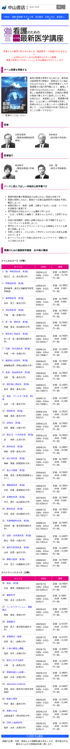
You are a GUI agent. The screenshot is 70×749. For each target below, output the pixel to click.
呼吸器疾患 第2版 (15, 283)
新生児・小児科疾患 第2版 (20, 434)
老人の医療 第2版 (16, 470)
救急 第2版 (12, 583)
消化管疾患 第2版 (15, 310)
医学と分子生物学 (15, 660)
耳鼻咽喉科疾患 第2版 (18, 520)
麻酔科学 (11, 595)
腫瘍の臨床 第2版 (16, 559)
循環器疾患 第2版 (15, 298)
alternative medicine (16, 684)
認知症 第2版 (14, 423)
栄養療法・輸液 (14, 636)
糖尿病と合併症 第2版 (17, 360)
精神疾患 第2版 (15, 411)
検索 (62, 7)
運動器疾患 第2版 (16, 485)
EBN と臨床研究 (14, 722)
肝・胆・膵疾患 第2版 (17, 322)
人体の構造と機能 (15, 648)
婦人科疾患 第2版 (16, 458)
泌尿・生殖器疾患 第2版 (19, 535)
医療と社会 (12, 710)
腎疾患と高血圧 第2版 (17, 334)
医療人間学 (12, 699)
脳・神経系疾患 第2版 (17, 271)
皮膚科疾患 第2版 (16, 497)
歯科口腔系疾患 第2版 (18, 547)
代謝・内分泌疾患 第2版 (18, 348)
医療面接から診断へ (16, 672)
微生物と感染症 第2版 (18, 384)
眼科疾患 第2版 (15, 509)
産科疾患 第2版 (15, 446)
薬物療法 (11, 621)
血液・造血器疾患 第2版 (18, 372)
